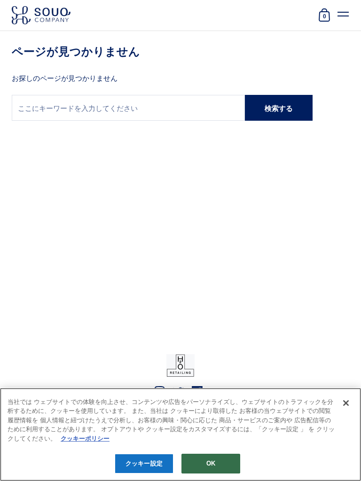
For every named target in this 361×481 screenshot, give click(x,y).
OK (210, 463)
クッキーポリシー (85, 438)
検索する (279, 108)
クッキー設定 (144, 463)
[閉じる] (346, 403)
